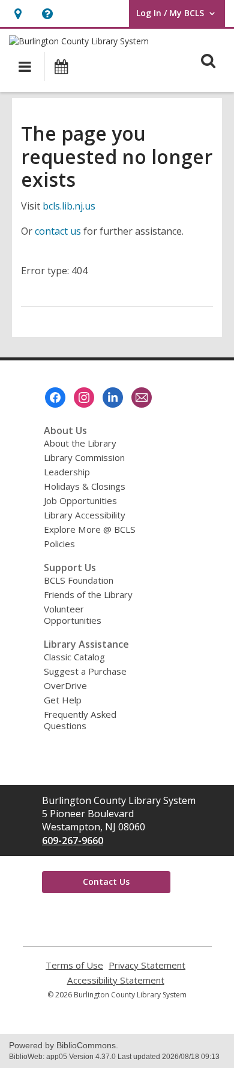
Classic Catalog (74, 657)
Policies (59, 544)
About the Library (80, 443)
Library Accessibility (84, 515)
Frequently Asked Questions (80, 720)
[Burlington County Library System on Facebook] (55, 397)
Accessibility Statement (115, 980)
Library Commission (84, 457)
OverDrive (65, 685)
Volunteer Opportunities (72, 614)
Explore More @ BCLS (90, 529)
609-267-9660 (72, 840)
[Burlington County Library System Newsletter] (141, 397)
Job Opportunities (80, 500)
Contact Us (106, 881)
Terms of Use (74, 965)
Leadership (67, 472)
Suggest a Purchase (85, 671)
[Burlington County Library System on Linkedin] (113, 397)
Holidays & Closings (84, 486)
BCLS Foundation (78, 580)
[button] (17, 13)
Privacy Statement (147, 965)
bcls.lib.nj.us (69, 206)
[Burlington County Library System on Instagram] (84, 397)
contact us (58, 231)
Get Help (63, 700)
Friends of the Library (88, 594)
